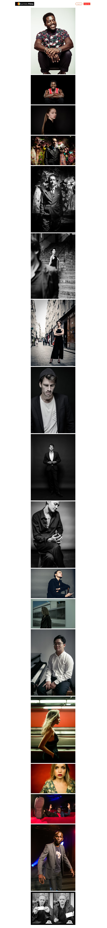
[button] (39, 4)
